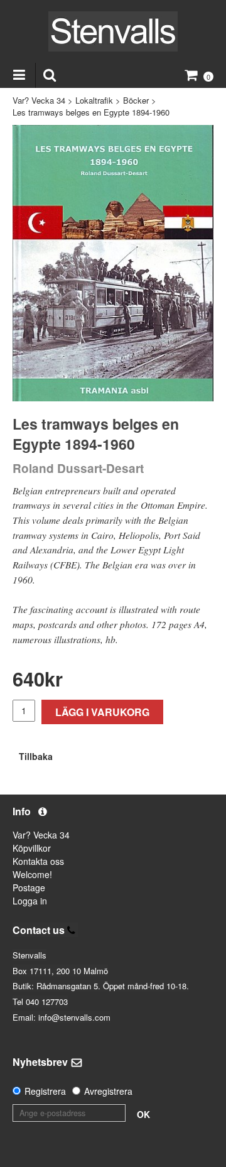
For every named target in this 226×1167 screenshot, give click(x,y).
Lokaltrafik (94, 100)
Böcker (136, 100)
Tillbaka (36, 756)
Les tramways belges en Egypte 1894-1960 (91, 112)
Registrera (45, 1091)
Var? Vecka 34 (39, 100)
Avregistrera (108, 1091)
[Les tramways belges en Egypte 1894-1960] (113, 263)
